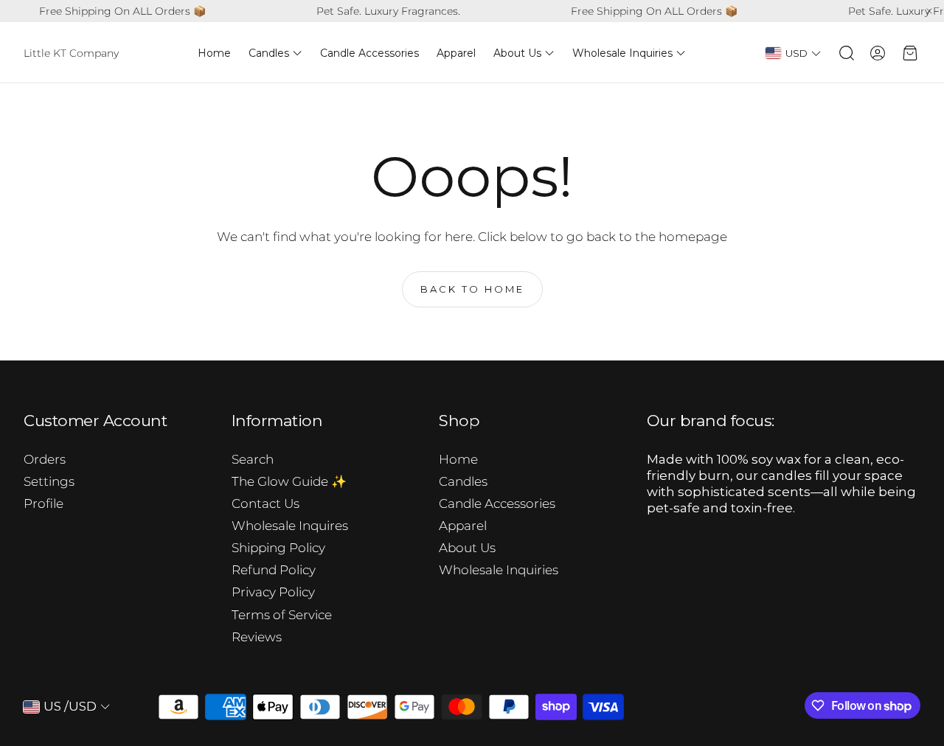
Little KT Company (71, 53)
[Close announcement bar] (929, 11)
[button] (845, 53)
